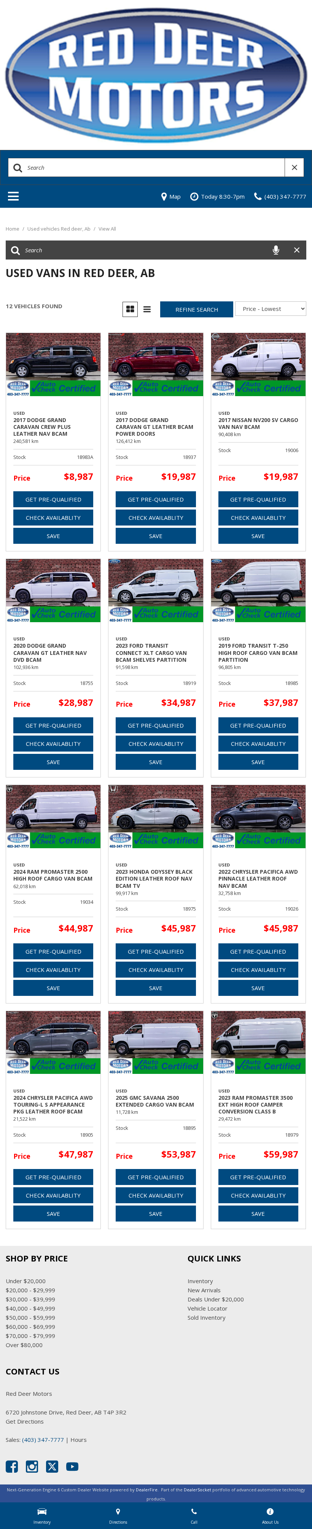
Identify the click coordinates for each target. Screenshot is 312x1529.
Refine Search (196, 309)
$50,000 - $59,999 (30, 1317)
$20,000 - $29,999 (30, 1290)
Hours (78, 1439)
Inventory (200, 1281)
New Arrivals (204, 1290)
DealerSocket (197, 1489)
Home (13, 228)
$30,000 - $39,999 (30, 1299)
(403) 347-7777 (43, 1439)
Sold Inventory (207, 1317)
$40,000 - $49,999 (30, 1308)
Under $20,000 (26, 1281)
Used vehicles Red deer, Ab (59, 228)
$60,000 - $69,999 (30, 1326)
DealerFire (147, 1489)
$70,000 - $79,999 (30, 1335)
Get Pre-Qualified (53, 499)
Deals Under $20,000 (216, 1299)
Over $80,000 (24, 1345)
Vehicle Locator (208, 1308)
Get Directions (25, 1421)
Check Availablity (53, 517)
